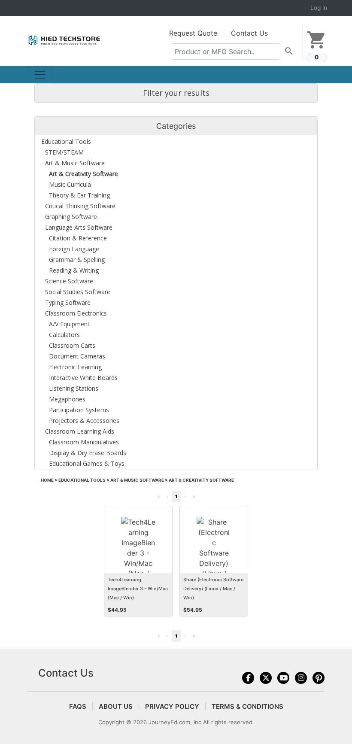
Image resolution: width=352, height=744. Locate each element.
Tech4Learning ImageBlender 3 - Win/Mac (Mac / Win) (138, 589)
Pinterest (319, 678)
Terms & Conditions (247, 706)
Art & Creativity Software (201, 480)
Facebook (248, 678)
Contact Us (249, 33)
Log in (318, 7)
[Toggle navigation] (40, 74)
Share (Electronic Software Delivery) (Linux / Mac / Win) (213, 589)
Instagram (301, 678)
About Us (116, 706)
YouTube (283, 678)
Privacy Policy (172, 706)
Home (47, 480)
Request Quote (193, 33)
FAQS (77, 706)
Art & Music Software (137, 480)
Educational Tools (82, 480)
